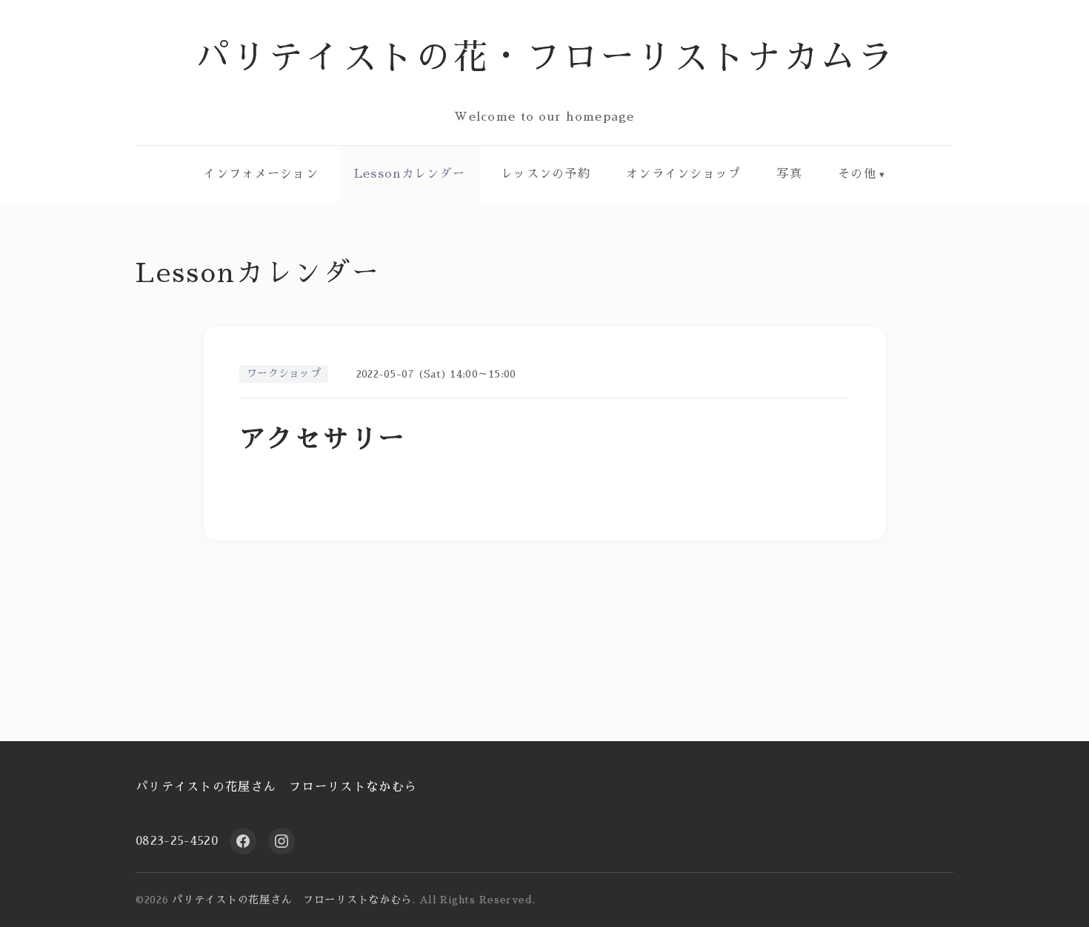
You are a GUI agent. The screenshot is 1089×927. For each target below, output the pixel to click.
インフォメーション (261, 174)
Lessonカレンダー (409, 174)
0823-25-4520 (177, 841)
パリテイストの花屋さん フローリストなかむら (276, 787)
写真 (789, 174)
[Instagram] (281, 841)
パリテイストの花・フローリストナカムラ (545, 57)
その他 (857, 174)
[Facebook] (243, 841)
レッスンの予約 (545, 174)
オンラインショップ (684, 174)
